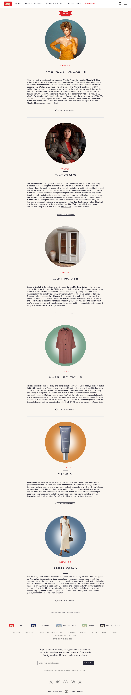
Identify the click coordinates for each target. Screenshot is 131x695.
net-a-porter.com (83, 401)
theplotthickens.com (36, 103)
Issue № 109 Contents (65, 692)
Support (30, 632)
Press (95, 632)
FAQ (41, 632)
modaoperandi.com (41, 592)
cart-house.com (41, 305)
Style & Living (54, 4)
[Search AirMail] (120, 3)
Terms (73, 670)
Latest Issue (74, 4)
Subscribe (91, 4)
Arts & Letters (33, 4)
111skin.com (70, 496)
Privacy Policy (78, 632)
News (18, 4)
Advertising (110, 632)
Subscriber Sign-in (65, 639)
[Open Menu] (125, 3)
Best (65, 14)
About (17, 632)
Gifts (72, 635)
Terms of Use (56, 632)
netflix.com (66, 206)
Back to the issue (65, 111)
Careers (60, 635)
